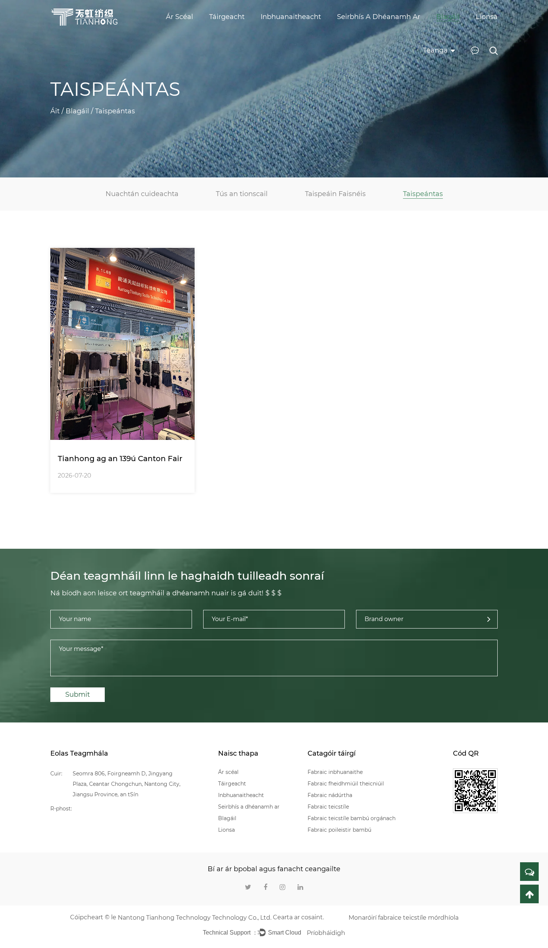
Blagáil (77, 111)
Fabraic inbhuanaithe (335, 772)
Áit (55, 111)
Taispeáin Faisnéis (335, 194)
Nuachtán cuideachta (142, 194)
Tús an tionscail (242, 194)
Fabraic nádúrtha (330, 795)
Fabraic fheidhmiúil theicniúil (346, 783)
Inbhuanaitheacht (241, 795)
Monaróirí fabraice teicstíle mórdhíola (404, 917)
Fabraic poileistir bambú (339, 829)
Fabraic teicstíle (328, 806)
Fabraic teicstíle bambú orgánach (352, 818)
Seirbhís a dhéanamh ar (249, 806)
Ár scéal (228, 772)
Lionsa (226, 829)
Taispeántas (423, 194)
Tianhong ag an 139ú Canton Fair (120, 458)
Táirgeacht (232, 783)
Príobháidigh (326, 932)
